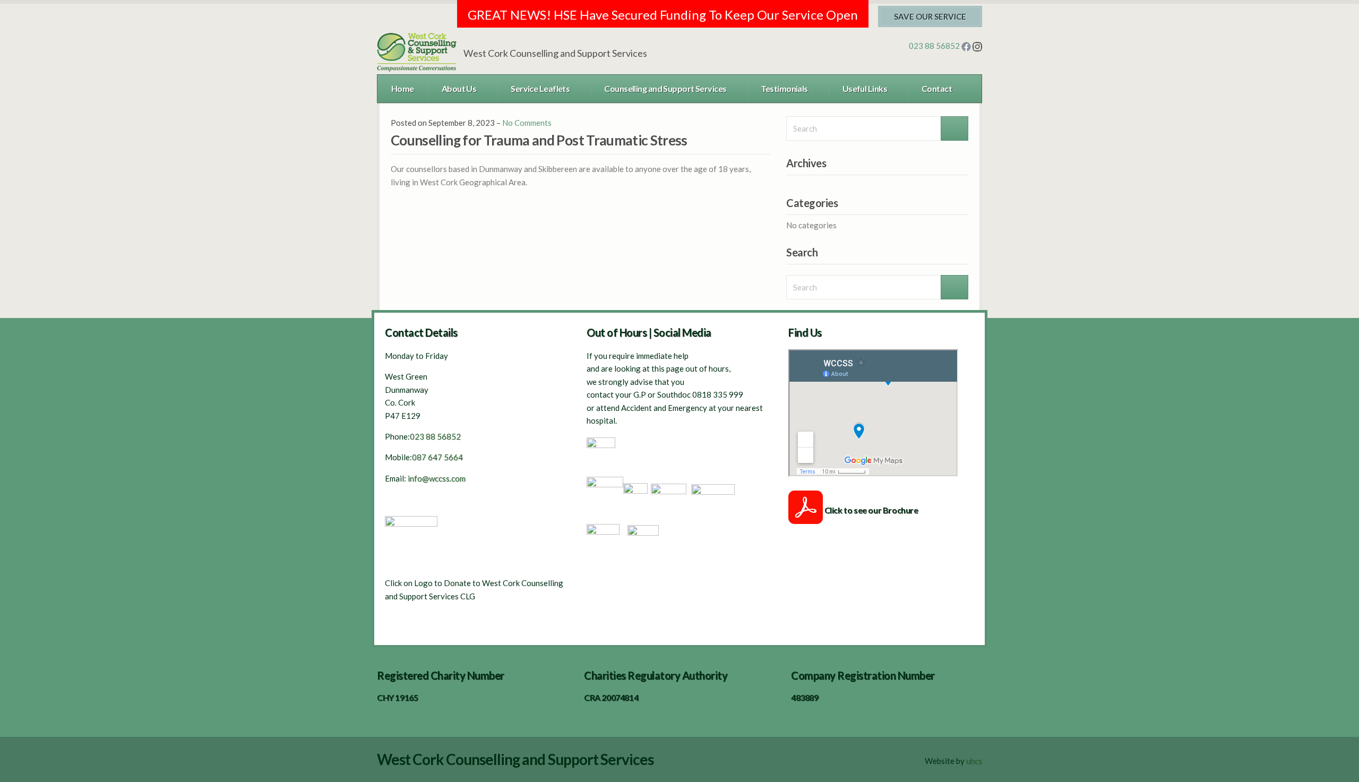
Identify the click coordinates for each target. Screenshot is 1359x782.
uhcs (974, 761)
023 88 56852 (935, 45)
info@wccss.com (437, 478)
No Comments (527, 122)
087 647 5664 (438, 457)
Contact (937, 88)
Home (402, 88)
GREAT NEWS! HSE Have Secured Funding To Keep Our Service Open (663, 14)
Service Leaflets (540, 88)
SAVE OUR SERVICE (930, 16)
